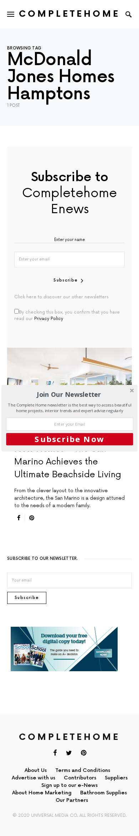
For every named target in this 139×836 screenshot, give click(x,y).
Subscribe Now (69, 438)
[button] (68, 394)
